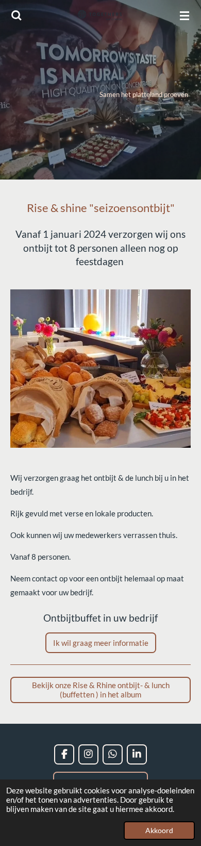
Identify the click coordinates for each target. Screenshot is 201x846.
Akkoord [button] (159, 830)
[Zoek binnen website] (16, 15)
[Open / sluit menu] (184, 15)
